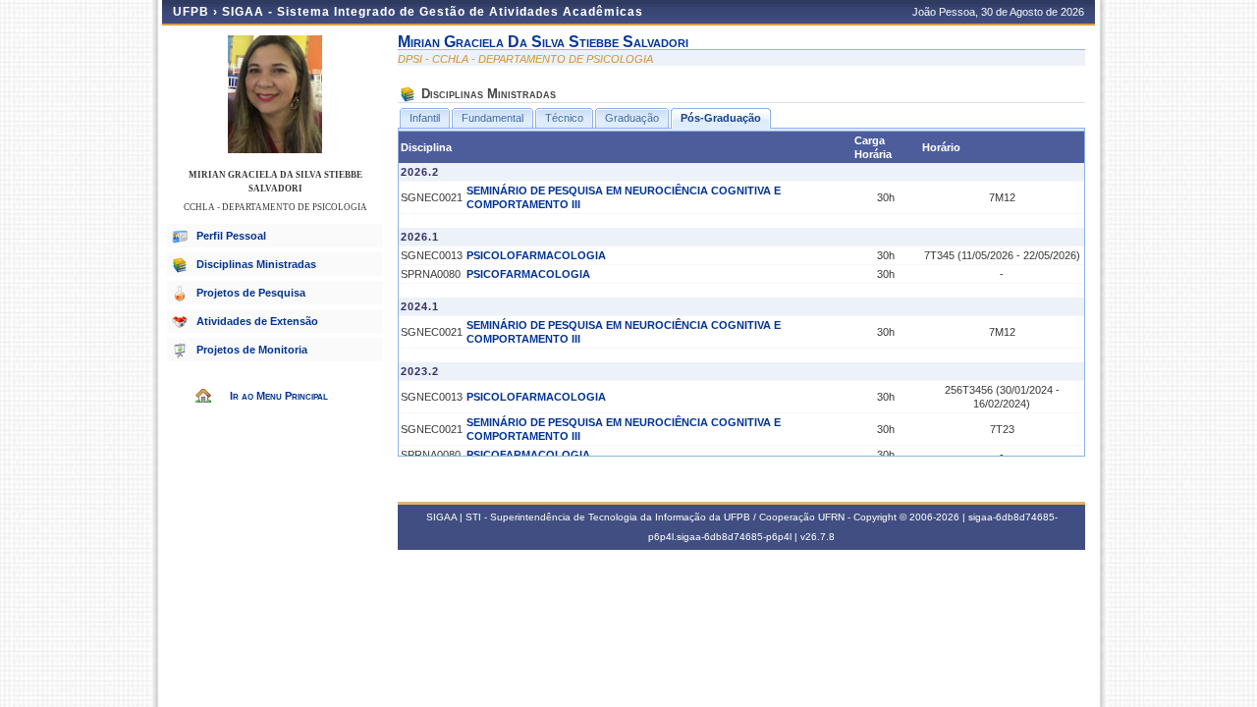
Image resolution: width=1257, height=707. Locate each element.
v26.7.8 (817, 536)
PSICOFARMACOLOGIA (528, 274)
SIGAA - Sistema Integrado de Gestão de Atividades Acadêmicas (432, 12)
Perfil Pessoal (231, 236)
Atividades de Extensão (257, 321)
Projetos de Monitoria (251, 349)
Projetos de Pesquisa (250, 293)
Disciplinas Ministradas (256, 264)
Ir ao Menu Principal (279, 396)
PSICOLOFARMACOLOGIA (536, 255)
